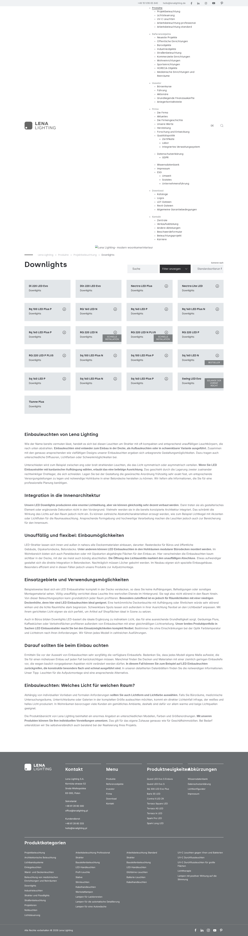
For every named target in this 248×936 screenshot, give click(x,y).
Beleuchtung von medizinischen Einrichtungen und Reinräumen (41, 879)
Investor (110, 789)
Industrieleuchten (33, 890)
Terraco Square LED (157, 803)
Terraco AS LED (155, 808)
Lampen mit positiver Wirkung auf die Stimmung (197, 877)
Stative (79, 877)
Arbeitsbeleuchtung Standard (142, 852)
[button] (222, 125)
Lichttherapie (184, 870)
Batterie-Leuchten (136, 877)
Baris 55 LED (153, 793)
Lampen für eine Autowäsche (91, 906)
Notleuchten (30, 910)
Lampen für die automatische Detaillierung (98, 901)
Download (111, 798)
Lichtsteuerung (32, 915)
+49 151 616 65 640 (148, 3)
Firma (109, 793)
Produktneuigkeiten (168, 769)
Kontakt (110, 803)
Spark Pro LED (154, 818)
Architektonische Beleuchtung (40, 857)
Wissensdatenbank (198, 779)
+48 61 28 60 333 (74, 823)
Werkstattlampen (84, 891)
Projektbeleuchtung (34, 852)
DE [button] (212, 125)
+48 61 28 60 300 (74, 806)
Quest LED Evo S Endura (160, 779)
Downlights (30, 885)
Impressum (193, 793)
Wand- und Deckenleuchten (39, 872)
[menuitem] (157, 8)
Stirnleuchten (82, 882)
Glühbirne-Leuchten (137, 872)
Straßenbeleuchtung (35, 900)
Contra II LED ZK (155, 798)
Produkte (111, 779)
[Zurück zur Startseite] (40, 125)
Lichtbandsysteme (33, 862)
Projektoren (30, 905)
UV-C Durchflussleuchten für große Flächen (196, 864)
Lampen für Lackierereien (89, 896)
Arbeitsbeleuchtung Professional (93, 852)
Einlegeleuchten (32, 867)
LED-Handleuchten (85, 867)
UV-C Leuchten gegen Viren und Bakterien (200, 852)
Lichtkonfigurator (196, 789)
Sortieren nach (217, 263)
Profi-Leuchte (83, 872)
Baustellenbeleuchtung (88, 862)
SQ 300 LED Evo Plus (158, 789)
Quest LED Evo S (155, 784)
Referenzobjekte (114, 784)
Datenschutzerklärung (199, 784)
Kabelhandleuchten (86, 887)
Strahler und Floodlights (36, 895)
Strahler (80, 857)
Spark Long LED (155, 823)
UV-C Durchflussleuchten (191, 857)
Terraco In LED (154, 813)
